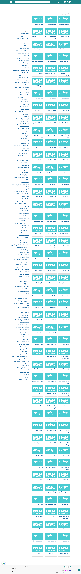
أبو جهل (27, 158)
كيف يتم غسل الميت (24, 131)
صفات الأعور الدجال (25, 102)
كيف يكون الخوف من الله (23, 291)
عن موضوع (27, 566)
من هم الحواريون (25, 216)
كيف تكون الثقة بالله (24, 272)
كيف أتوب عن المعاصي (24, 379)
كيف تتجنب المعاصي (24, 322)
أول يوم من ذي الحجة (24, 334)
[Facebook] (70, 567)
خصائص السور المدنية (24, 34)
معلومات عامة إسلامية (24, 351)
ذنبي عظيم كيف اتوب (24, 250)
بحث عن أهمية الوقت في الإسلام (21, 286)
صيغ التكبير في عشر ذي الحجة (22, 160)
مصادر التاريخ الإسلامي (24, 153)
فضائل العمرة (26, 136)
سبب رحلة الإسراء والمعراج (23, 155)
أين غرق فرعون (26, 104)
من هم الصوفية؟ (25, 228)
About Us (27, 571)
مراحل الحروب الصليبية (24, 73)
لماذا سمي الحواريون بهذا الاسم (22, 269)
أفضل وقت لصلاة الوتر (24, 75)
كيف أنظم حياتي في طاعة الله (22, 349)
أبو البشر (27, 68)
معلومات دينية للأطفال (24, 213)
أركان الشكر (26, 46)
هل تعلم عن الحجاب (25, 233)
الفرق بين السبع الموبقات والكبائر (21, 119)
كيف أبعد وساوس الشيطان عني (22, 298)
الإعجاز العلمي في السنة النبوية (22, 320)
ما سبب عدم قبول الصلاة (23, 325)
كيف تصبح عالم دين (25, 36)
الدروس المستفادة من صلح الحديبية (21, 70)
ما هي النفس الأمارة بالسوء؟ (22, 221)
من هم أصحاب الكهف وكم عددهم (21, 260)
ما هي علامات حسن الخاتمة (23, 80)
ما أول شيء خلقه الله (24, 99)
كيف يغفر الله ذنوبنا (24, 138)
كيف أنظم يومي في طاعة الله (22, 327)
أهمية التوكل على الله (24, 172)
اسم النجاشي (26, 43)
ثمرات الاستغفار (25, 211)
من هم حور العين (25, 165)
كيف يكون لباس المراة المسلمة (22, 247)
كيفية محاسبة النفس (24, 281)
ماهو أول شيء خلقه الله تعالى (22, 51)
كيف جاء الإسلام (25, 296)
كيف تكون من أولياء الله (23, 255)
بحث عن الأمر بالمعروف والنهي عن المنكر (21, 304)
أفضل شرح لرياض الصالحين (23, 77)
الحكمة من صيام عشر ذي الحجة (22, 82)
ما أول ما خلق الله (25, 143)
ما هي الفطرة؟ (25, 196)
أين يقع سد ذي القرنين (24, 277)
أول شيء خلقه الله (24, 206)
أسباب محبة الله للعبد (24, 372)
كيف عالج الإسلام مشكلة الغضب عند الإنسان (21, 369)
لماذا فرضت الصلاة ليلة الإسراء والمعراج (20, 245)
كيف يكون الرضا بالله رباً (23, 301)
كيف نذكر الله (26, 41)
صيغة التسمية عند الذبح (23, 107)
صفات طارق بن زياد (25, 121)
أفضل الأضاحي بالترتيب (24, 94)
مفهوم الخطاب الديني (24, 359)
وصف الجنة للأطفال (24, 240)
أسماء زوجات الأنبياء (24, 208)
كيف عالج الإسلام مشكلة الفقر (22, 342)
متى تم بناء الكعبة (25, 63)
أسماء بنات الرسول (25, 230)
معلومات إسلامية (66, 14)
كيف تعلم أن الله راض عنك (23, 289)
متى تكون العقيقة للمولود (23, 377)
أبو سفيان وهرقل (25, 151)
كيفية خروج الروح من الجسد (23, 97)
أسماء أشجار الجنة (25, 170)
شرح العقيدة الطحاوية (24, 218)
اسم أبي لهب (26, 148)
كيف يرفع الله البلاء (24, 274)
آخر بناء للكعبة (26, 56)
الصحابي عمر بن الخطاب (24, 60)
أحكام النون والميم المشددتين (22, 85)
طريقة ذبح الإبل (25, 375)
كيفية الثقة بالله (25, 279)
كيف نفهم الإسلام (25, 337)
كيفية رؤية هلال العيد (24, 284)
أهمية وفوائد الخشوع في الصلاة (21, 177)
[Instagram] (65, 567)
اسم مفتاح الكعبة (25, 65)
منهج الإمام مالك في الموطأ (22, 38)
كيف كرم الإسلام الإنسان (23, 354)
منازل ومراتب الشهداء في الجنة (22, 203)
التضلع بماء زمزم (25, 189)
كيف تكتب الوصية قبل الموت (22, 264)
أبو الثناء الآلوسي (25, 225)
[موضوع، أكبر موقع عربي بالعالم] (67, 2)
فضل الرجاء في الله (25, 182)
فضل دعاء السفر (25, 199)
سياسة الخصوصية (25, 569)
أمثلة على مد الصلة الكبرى (23, 129)
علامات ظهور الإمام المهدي (23, 238)
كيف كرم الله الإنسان (24, 310)
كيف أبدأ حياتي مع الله (24, 344)
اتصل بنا (15, 566)
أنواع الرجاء (26, 90)
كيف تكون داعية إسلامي (23, 330)
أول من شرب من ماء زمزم (23, 168)
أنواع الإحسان (26, 116)
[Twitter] (68, 567)
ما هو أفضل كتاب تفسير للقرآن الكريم (20, 347)
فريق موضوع (14, 571)
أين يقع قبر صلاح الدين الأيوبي (22, 58)
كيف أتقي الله (26, 294)
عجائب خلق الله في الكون (23, 317)
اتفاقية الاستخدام (13, 569)
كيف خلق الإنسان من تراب (23, 308)
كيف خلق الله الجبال (24, 332)
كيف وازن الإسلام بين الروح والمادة (21, 267)
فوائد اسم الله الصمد (24, 48)
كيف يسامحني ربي (25, 262)
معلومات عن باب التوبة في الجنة (22, 201)
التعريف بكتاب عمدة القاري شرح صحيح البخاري (20, 185)
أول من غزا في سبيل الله (23, 92)
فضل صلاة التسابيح (25, 109)
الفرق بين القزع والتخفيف (23, 53)
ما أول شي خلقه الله (24, 175)
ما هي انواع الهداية (24, 252)
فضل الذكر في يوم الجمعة (23, 180)
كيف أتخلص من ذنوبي (24, 242)
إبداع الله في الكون (24, 312)
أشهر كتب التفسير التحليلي (23, 124)
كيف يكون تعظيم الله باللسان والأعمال (20, 356)
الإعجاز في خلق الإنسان (24, 365)
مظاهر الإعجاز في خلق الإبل (23, 194)
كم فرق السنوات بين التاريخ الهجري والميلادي (21, 362)
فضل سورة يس (25, 315)
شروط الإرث (26, 141)
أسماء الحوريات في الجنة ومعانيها (21, 191)
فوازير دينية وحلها (25, 114)
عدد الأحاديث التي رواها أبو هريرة (21, 223)
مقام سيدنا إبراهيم (25, 163)
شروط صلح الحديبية (25, 133)
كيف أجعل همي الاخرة (24, 257)
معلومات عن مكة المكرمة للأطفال (21, 112)
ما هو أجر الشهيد (25, 339)
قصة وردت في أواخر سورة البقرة (22, 87)
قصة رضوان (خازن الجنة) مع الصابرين (21, 146)
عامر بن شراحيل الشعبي (24, 235)
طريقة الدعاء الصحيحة (24, 126)
